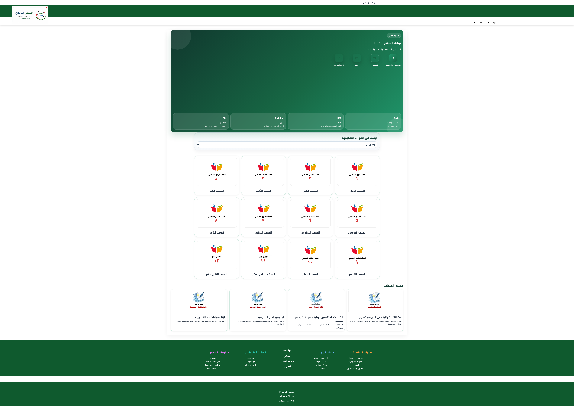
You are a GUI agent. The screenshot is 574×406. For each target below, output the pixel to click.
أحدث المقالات (321, 364)
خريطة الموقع (212, 368)
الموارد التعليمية (355, 361)
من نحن (213, 357)
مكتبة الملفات (321, 368)
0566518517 (286, 400)
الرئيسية (492, 22)
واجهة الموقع (287, 360)
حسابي (287, 355)
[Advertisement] (287, 90)
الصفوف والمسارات (356, 357)
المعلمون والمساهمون (355, 368)
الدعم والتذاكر (250, 364)
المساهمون (250, 357)
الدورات (356, 364)
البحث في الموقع (321, 357)
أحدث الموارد (321, 361)
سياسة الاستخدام (213, 361)
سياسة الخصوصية (212, 364)
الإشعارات (251, 361)
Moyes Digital (287, 396)
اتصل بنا (478, 22)
